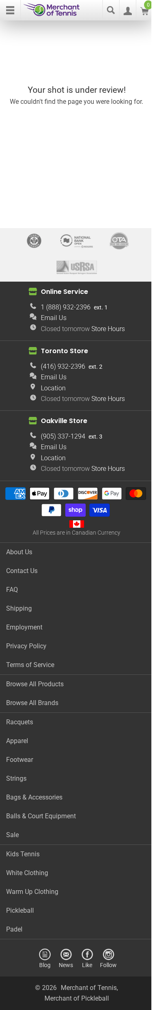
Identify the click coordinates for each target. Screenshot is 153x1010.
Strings (16, 778)
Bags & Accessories (34, 797)
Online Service (64, 291)
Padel (14, 929)
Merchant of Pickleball (76, 998)
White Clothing (27, 873)
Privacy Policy (26, 646)
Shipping (19, 608)
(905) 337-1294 (63, 436)
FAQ (12, 589)
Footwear (19, 760)
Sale (12, 835)
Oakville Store (64, 420)
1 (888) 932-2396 (66, 307)
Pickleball (20, 910)
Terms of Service (30, 665)
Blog (45, 965)
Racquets (19, 722)
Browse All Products (35, 684)
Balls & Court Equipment (41, 816)
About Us (19, 552)
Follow (108, 965)
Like (87, 965)
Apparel (17, 741)
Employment (24, 627)
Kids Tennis (23, 854)
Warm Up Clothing (32, 892)
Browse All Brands (32, 703)
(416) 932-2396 (63, 366)
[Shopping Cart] (144, 13)
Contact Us (22, 571)
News (66, 965)
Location (53, 388)
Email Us (54, 318)
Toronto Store (64, 351)
